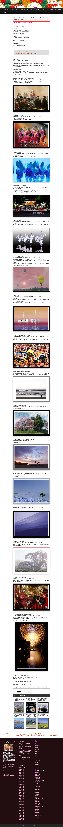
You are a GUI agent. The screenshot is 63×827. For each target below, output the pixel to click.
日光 (37, 791)
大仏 (37, 804)
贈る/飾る (7, 9)
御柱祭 (37, 781)
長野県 (21, 779)
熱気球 (37, 810)
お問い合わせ (3, 12)
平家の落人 (38, 815)
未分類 (24, 22)
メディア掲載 (50, 9)
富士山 (37, 789)
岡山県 (21, 798)
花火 (37, 787)
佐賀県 (21, 793)
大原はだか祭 (39, 794)
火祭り (37, 778)
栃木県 (21, 775)
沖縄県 (21, 819)
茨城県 (21, 770)
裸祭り (37, 801)
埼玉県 (21, 778)
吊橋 (37, 813)
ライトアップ (39, 797)
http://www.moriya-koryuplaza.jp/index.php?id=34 (26, 53)
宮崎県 (21, 786)
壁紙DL (37, 9)
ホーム (2, 9)
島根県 (21, 812)
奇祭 (37, 784)
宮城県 (21, 810)
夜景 (37, 777)
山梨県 (21, 796)
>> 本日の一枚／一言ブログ (7, 774)
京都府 (22, 767)
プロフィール (43, 9)
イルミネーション (40, 780)
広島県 (21, 804)
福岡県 (21, 776)
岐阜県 (21, 807)
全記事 (56, 9)
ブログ (27, 9)
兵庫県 (21, 818)
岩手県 (21, 789)
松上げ (37, 792)
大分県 (21, 787)
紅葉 (37, 774)
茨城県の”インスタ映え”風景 (24, 743)
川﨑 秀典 (30, 22)
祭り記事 (17, 9)
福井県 (21, 816)
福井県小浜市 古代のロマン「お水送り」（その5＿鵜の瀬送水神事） (21, 734)
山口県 (21, 805)
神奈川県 (22, 792)
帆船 (37, 809)
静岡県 (21, 773)
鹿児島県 (22, 790)
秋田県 (21, 783)
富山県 (21, 802)
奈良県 (21, 813)
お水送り (38, 803)
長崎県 (21, 815)
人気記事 (12, 9)
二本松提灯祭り (39, 798)
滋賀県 (21, 799)
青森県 (21, 795)
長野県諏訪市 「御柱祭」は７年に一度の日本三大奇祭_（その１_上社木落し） (39, 735)
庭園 (37, 812)
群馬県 (21, 801)
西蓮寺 (37, 817)
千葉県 (21, 781)
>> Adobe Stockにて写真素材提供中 (8, 775)
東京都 (21, 769)
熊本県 (21, 809)
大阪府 (21, 784)
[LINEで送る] (30, 691)
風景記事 (23, 9)
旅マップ (32, 9)
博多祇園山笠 (39, 806)
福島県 (21, 772)
